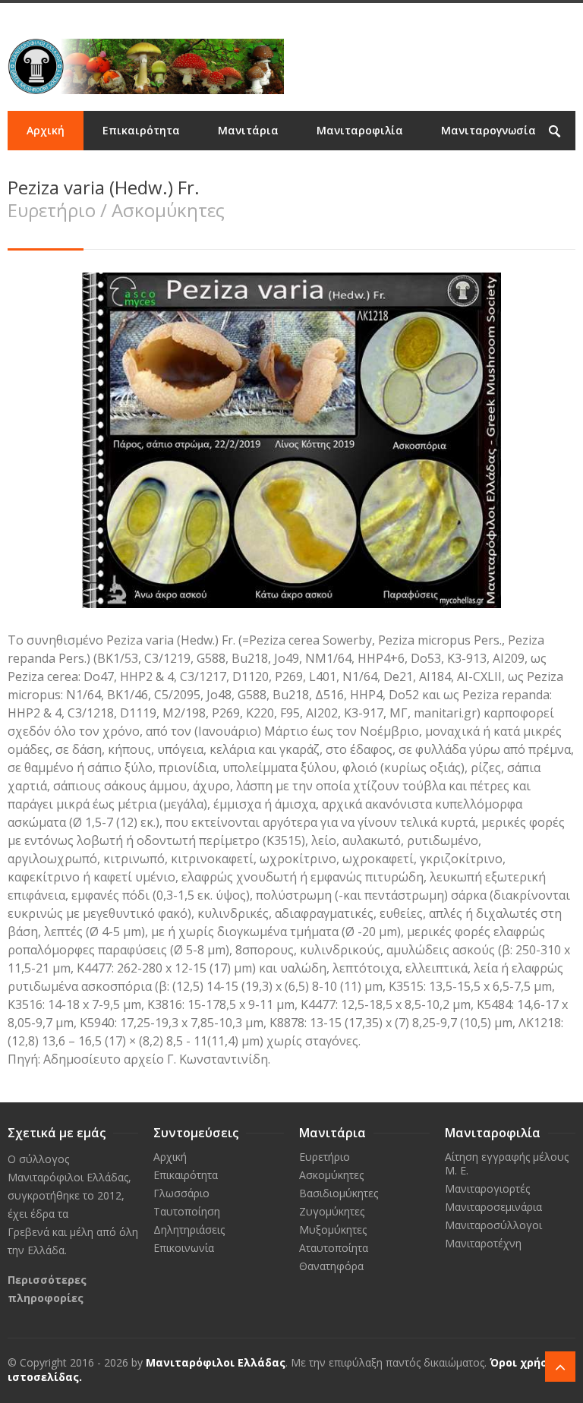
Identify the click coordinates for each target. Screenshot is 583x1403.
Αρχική (46, 130)
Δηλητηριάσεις (189, 1229)
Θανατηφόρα (331, 1266)
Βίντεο (45, 169)
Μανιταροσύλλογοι (493, 1225)
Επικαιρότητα (141, 130)
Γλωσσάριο (181, 1193)
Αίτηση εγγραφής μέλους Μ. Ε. (507, 1163)
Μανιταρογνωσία (488, 130)
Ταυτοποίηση (186, 1211)
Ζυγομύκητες (331, 1211)
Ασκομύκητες (331, 1175)
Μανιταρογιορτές (487, 1188)
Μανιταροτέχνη (483, 1243)
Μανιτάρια (248, 130)
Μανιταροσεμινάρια (493, 1207)
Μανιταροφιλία (360, 130)
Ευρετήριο (324, 1156)
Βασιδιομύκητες (338, 1193)
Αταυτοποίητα (333, 1248)
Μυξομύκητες (333, 1229)
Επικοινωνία (135, 169)
